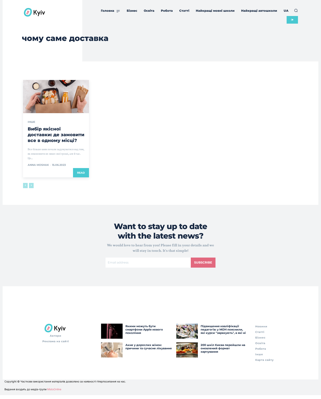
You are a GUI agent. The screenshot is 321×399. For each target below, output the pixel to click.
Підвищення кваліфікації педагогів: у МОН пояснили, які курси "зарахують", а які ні (223, 329)
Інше (31, 122)
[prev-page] (25, 185)
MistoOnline (54, 389)
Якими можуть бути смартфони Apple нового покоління (144, 329)
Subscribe (203, 262)
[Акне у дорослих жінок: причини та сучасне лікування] (112, 349)
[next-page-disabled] (31, 185)
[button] (296, 10)
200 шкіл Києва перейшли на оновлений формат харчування (223, 348)
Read (81, 172)
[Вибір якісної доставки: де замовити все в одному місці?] (56, 96)
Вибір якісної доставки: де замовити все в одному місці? (56, 134)
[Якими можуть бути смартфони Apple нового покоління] (112, 331)
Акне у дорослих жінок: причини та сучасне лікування (148, 346)
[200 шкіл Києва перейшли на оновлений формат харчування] (187, 349)
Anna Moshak (38, 165)
